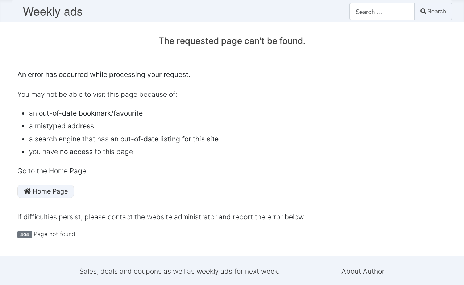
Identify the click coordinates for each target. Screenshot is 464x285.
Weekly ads (53, 10)
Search (436, 11)
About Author (363, 271)
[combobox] (382, 11)
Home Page (49, 191)
